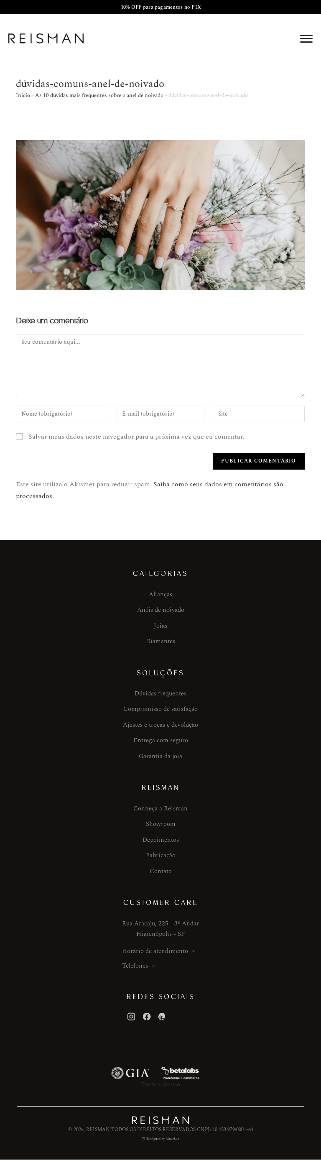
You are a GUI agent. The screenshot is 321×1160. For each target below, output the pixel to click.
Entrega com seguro (160, 740)
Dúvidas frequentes (160, 693)
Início (23, 95)
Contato (161, 871)
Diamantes (160, 641)
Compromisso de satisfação (160, 709)
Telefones (135, 966)
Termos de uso (160, 1084)
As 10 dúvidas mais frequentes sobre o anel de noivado (99, 95)
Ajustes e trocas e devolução (160, 725)
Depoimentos (161, 840)
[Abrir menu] (306, 38)
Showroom (161, 824)
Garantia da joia (160, 756)
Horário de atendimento (155, 951)
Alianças (160, 594)
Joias (160, 626)
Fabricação (161, 855)
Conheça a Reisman (160, 808)
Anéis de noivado (160, 610)
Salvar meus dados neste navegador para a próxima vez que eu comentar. (136, 437)
